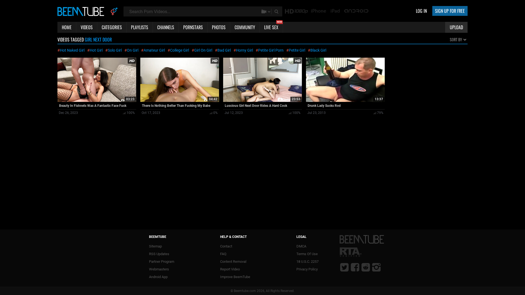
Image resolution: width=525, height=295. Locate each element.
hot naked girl (72, 50)
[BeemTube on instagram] (376, 267)
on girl (132, 50)
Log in (421, 11)
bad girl (224, 50)
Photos (219, 27)
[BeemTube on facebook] (355, 267)
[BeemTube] (82, 11)
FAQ (223, 254)
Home (67, 27)
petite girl (297, 50)
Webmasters (159, 269)
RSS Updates (159, 254)
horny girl (244, 50)
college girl (179, 50)
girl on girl (203, 50)
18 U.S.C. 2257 (307, 261)
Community (245, 27)
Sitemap (155, 246)
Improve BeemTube (235, 277)
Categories (112, 27)
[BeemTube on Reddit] (365, 267)
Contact (226, 246)
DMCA (301, 246)
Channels (165, 27)
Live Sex (273, 26)
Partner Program (161, 261)
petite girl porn (271, 50)
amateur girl (154, 50)
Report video (230, 269)
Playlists (139, 27)
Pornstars (193, 27)
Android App (158, 277)
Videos (87, 27)
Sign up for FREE (450, 11)
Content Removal (233, 261)
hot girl (96, 50)
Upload (456, 27)
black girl (318, 50)
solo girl (115, 50)
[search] (277, 11)
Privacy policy (307, 269)
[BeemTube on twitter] (344, 267)
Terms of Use (307, 254)
